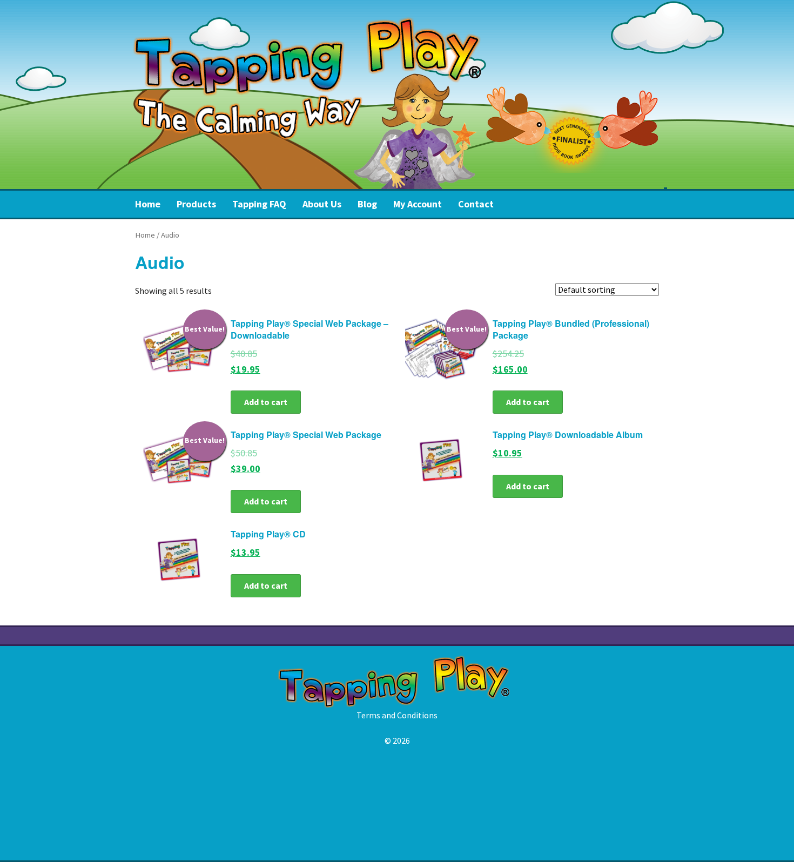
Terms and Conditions (397, 715)
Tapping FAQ (259, 204)
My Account (417, 204)
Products (196, 204)
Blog (367, 204)
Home (147, 204)
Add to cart (265, 401)
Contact (476, 204)
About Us (321, 204)
